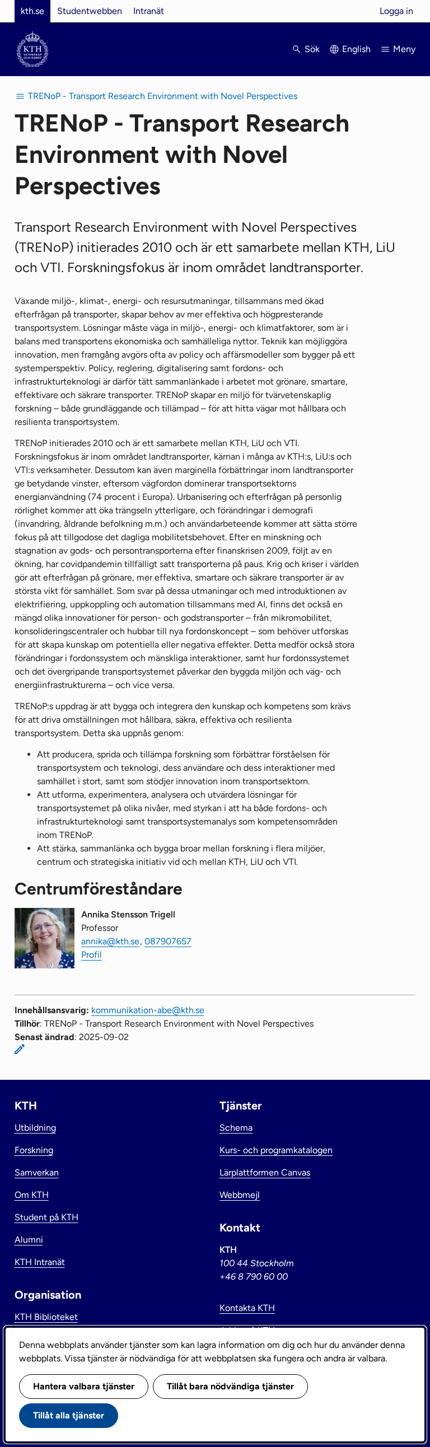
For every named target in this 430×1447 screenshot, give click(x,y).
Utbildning (35, 1127)
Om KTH (32, 1195)
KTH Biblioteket (46, 1317)
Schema (236, 1127)
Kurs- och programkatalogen (276, 1150)
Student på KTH (46, 1217)
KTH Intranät (40, 1262)
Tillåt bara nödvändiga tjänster (230, 1386)
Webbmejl (239, 1195)
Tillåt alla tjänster (68, 1415)
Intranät (148, 11)
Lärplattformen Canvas (264, 1172)
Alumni (29, 1239)
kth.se (32, 11)
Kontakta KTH (247, 1308)
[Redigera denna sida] (20, 1049)
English (356, 49)
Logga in (396, 11)
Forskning (34, 1150)
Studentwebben (89, 11)
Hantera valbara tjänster (83, 1386)
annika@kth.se (110, 941)
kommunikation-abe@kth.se (147, 1010)
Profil (91, 954)
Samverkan (37, 1172)
